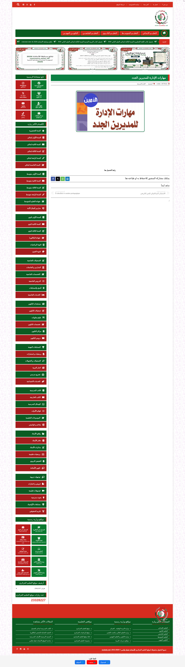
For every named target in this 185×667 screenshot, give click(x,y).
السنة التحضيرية (35, 131)
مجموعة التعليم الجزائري (82, 641)
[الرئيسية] (164, 33)
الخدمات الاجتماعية (34, 381)
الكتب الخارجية (35, 397)
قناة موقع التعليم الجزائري (82, 637)
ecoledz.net (106, 650)
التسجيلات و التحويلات (33, 361)
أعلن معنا (146, 4)
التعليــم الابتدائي (150, 33)
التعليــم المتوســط (130, 33)
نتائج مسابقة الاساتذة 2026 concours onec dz (88, 42)
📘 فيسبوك (104, 662)
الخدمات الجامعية (34, 295)
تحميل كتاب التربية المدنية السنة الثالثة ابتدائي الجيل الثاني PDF (132, 42)
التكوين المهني (163, 640)
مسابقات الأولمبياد (34, 504)
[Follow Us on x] (28, 648)
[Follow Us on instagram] (20, 648)
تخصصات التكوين (34, 324)
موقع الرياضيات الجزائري (82, 632)
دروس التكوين (36, 338)
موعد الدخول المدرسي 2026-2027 (56, 42)
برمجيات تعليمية (35, 454)
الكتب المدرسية (35, 390)
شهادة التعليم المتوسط (32, 201)
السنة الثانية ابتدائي (34, 144)
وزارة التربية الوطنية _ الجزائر (119, 628)
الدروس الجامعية (35, 281)
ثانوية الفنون (36, 251)
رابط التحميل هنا (110, 170)
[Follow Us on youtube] (24, 648)
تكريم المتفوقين (35, 511)
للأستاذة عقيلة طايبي (128, 650)
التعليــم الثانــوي (110, 33)
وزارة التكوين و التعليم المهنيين (119, 637)
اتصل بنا (155, 4)
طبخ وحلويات (36, 317)
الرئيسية (150, 84)
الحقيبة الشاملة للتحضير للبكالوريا (40, 632)
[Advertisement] (110, 150)
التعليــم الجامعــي (90, 33)
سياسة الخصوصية (134, 4)
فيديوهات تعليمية (35, 491)
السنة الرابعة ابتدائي (34, 158)
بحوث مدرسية (36, 497)
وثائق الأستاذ (36, 434)
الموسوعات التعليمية (33, 418)
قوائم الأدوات (36, 411)
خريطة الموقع (120, 4)
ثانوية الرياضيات (36, 245)
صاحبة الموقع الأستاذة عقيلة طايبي (40, 641)
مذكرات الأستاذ (35, 447)
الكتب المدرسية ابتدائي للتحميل (41, 628)
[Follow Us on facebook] (17, 648)
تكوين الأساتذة (35, 468)
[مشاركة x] (58, 179)
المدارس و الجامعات (33, 267)
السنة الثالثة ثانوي (34, 231)
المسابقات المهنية (34, 347)
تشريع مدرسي (35, 374)
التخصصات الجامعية (33, 274)
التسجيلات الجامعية (34, 260)
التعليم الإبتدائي (163, 628)
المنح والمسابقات (35, 288)
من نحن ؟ (165, 4)
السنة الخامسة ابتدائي (33, 165)
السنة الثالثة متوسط (34, 188)
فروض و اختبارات (34, 484)
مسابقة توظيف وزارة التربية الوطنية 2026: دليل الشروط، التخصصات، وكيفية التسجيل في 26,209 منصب (145, 65)
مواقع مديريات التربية (122, 641)
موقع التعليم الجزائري (83, 628)
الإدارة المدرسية (141, 84)
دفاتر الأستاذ (36, 440)
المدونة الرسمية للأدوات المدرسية (40, 637)
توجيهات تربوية (35, 477)
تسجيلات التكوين (35, 311)
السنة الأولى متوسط (34, 174)
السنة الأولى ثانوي (34, 217)
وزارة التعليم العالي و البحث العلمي (118, 632)
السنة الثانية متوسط (33, 181)
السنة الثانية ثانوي (34, 224)
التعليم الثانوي (163, 631)
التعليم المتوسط (163, 637)
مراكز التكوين (37, 331)
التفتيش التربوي (36, 461)
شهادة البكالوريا (35, 238)
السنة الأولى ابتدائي (34, 137)
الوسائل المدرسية (34, 404)
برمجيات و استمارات (34, 354)
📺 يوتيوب (92, 662)
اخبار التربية (37, 368)
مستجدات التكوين (34, 304)
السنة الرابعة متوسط (33, 194)
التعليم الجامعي (163, 634)
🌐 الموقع (80, 662)
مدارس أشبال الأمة (34, 208)
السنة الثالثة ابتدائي (34, 151)
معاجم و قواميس (35, 425)
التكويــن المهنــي (70, 33)
